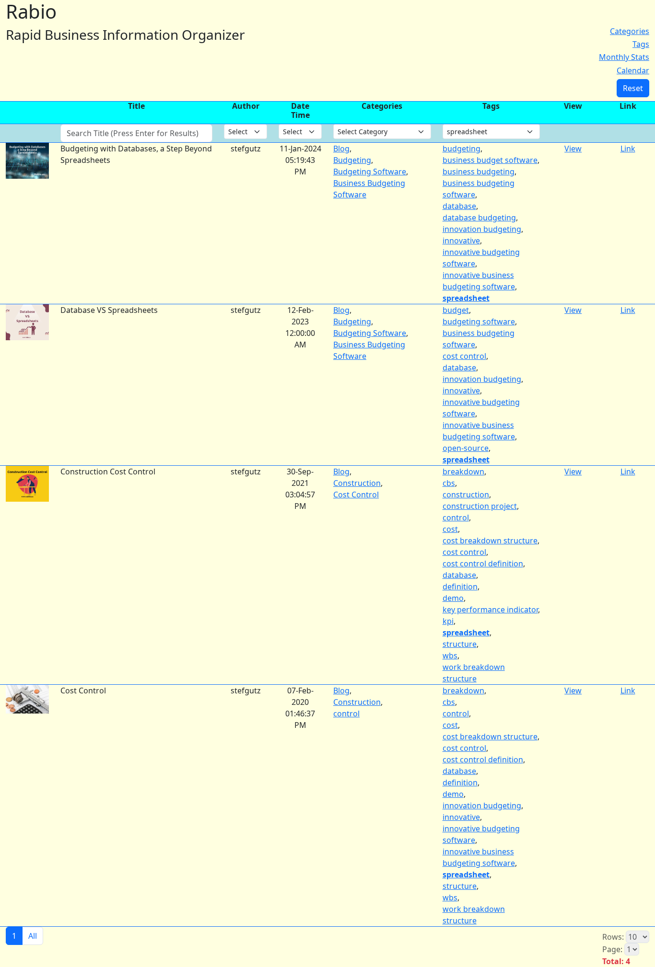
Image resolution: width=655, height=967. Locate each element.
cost (450, 529)
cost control (464, 356)
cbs (449, 483)
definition (460, 586)
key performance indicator (490, 609)
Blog (341, 148)
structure (460, 644)
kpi (448, 621)
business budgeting (479, 171)
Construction (357, 483)
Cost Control (356, 494)
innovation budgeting (482, 229)
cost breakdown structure (490, 540)
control (456, 517)
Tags (640, 44)
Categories (629, 31)
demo (453, 598)
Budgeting (352, 160)
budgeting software (479, 321)
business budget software (490, 160)
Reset (633, 88)
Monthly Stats (624, 57)
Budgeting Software (369, 171)
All (32, 936)
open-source (466, 448)
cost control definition (483, 563)
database (459, 206)
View (573, 148)
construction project (480, 506)
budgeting (461, 148)
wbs (450, 655)
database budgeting (479, 217)
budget (456, 310)
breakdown (463, 471)
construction (466, 494)
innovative (461, 240)
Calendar (633, 70)
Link (627, 148)
